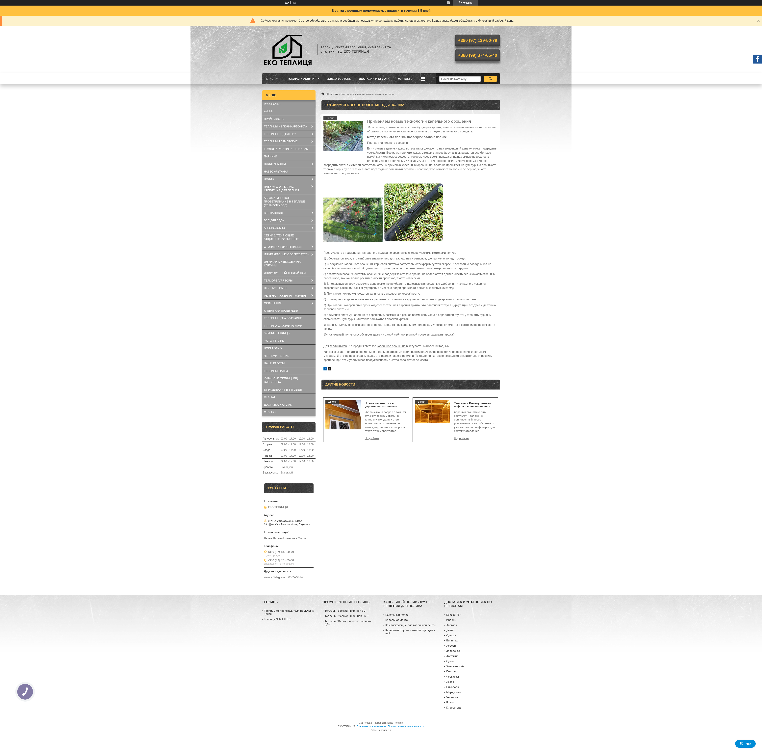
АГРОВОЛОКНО (274, 227)
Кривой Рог (453, 614)
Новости (332, 94)
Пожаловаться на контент (371, 726)
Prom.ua (398, 722)
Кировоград (453, 707)
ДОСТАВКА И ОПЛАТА (374, 78)
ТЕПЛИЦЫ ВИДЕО (276, 370)
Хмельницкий (455, 666)
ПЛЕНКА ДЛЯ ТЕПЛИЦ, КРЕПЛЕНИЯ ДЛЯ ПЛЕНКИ (281, 188)
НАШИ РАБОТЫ (274, 363)
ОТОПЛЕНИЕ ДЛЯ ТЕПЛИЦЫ (283, 246)
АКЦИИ (268, 111)
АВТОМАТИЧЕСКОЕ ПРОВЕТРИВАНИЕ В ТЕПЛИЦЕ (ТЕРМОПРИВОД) (284, 201)
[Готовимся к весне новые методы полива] (343, 136)
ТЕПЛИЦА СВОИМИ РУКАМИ (283, 325)
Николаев (452, 686)
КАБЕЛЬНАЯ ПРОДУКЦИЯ (281, 310)
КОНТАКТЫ (405, 78)
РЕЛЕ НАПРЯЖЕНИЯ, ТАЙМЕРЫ (285, 295)
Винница (452, 640)
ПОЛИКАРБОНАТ (275, 164)
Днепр (450, 630)
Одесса (451, 635)
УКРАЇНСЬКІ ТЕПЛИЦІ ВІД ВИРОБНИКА (281, 380)
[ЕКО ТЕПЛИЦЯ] (288, 49)
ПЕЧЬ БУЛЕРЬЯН (275, 288)
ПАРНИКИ (270, 156)
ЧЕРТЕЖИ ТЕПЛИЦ (276, 355)
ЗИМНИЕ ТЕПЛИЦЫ (277, 333)
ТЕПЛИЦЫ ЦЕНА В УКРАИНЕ (283, 318)
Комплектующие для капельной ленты (410, 625)
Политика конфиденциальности (406, 726)
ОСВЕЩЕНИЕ (273, 303)
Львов (450, 681)
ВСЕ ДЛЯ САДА (274, 220)
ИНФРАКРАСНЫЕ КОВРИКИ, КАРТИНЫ (282, 263)
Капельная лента (396, 619)
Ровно (450, 702)
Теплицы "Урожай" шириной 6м (345, 610)
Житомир (452, 656)
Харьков (451, 625)
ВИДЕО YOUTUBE (339, 78)
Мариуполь (453, 692)
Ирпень (451, 619)
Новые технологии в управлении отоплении (381, 405)
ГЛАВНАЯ (272, 78)
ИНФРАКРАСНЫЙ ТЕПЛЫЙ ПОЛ (285, 273)
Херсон (451, 645)
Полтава (451, 671)
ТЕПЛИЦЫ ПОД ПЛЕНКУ (280, 134)
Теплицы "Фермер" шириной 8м (345, 615)
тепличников (338, 346)
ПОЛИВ (269, 179)
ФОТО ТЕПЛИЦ (274, 340)
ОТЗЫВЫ (270, 412)
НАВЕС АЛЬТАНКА (276, 171)
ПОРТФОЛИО (273, 348)
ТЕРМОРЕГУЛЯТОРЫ (278, 280)
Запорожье (453, 650)
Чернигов (452, 697)
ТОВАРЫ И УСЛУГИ (300, 78)
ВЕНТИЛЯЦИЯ (273, 212)
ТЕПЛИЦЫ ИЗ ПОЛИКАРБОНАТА (285, 126)
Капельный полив (396, 614)
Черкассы (452, 676)
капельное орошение (391, 346)
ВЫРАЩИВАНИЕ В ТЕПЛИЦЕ (283, 389)
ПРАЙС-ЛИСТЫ (274, 119)
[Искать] (490, 79)
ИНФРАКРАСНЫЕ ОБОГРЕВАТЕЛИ (286, 254)
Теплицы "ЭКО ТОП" (277, 619)
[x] (329, 369)
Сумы (450, 661)
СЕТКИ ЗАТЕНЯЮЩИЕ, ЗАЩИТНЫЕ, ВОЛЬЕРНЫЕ (281, 237)
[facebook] (325, 369)
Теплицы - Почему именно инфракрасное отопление (472, 405)
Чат (748, 743)
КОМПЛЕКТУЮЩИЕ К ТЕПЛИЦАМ (286, 148)
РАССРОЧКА (272, 103)
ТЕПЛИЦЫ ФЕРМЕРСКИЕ (280, 141)
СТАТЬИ (269, 397)
